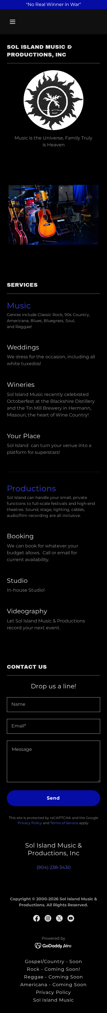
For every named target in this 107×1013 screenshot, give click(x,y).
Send (53, 798)
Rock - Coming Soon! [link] (53, 969)
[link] (36, 918)
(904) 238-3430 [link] (54, 867)
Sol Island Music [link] (53, 1000)
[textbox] (53, 704)
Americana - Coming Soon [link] (53, 984)
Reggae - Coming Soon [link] (53, 977)
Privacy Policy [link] (30, 823)
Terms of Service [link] (64, 823)
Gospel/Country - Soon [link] (53, 961)
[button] (14, 21)
